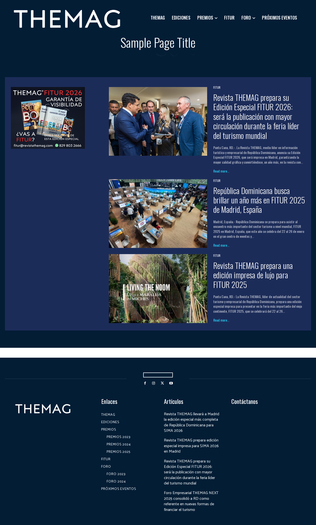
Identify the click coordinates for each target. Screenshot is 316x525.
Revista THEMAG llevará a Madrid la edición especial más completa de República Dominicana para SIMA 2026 (191, 422)
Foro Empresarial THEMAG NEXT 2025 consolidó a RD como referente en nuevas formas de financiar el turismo (191, 501)
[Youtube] (171, 383)
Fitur (216, 87)
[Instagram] (154, 383)
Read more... (221, 171)
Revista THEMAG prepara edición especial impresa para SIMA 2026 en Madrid (191, 446)
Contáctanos (244, 401)
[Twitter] (162, 383)
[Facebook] (145, 383)
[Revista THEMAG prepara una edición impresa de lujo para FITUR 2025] (158, 288)
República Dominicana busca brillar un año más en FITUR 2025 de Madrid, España (259, 200)
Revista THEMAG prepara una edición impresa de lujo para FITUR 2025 (253, 275)
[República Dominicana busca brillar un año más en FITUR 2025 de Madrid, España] (158, 213)
